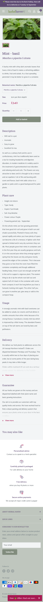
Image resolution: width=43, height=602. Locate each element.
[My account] (34, 11)
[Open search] (29, 11)
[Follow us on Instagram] (12, 571)
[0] (38, 11)
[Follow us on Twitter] (8, 571)
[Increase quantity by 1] (28, 110)
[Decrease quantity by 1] (13, 110)
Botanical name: (19, 85)
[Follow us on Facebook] (4, 571)
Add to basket (21, 119)
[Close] (39, 598)
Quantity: (6, 110)
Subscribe (10, 552)
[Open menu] (3, 11)
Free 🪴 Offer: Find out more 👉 (23, 598)
